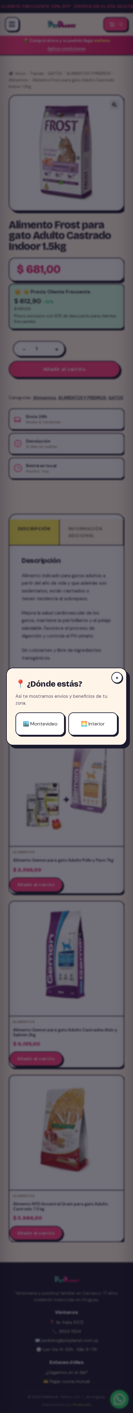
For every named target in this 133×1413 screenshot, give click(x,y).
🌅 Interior (93, 723)
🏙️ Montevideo (40, 723)
